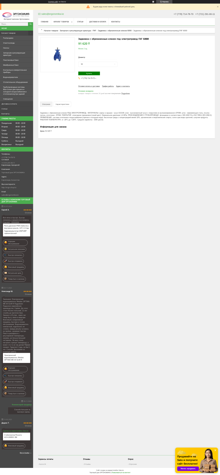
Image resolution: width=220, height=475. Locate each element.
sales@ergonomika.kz (10, 195)
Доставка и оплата (9, 104)
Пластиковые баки (10, 60)
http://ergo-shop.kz (9, 187)
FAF (94, 31)
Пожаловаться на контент (121, 472)
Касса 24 (42, 464)
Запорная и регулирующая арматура (14, 54)
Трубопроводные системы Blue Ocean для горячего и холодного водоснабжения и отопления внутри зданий (14, 90)
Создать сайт (53, 2)
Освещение (8, 99)
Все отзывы (24, 453)
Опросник (133, 464)
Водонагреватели (10, 77)
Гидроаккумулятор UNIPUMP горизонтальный (15, 232)
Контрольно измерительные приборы (15, 71)
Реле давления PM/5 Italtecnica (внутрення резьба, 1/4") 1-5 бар (16, 227)
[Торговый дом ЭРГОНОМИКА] (16, 15)
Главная (44, 22)
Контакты (6, 114)
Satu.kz (121, 470)
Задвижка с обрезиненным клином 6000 (115, 31)
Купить (89, 73)
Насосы (6, 48)
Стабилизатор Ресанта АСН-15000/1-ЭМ (13, 436)
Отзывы (87, 464)
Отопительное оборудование (15, 82)
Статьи (4, 109)
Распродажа (8, 38)
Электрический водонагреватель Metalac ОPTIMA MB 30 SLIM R (14, 357)
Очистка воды (9, 43)
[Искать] (30, 24)
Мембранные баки (10, 65)
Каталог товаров (8, 33)
